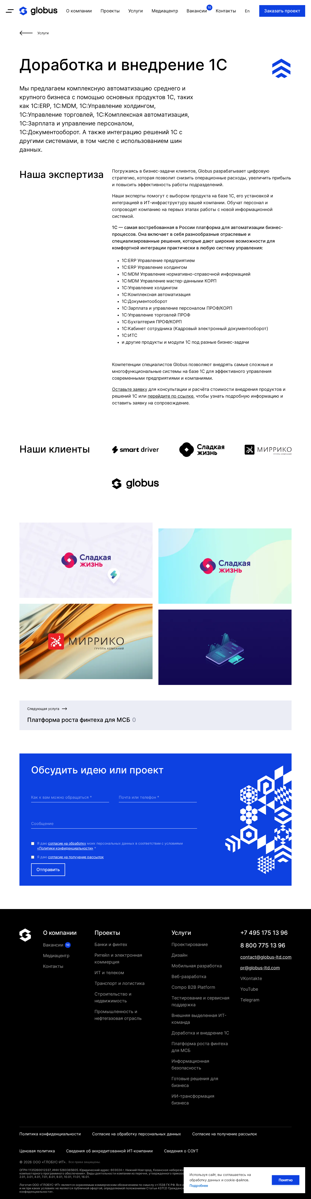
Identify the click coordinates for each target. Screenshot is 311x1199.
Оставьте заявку (129, 389)
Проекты (107, 932)
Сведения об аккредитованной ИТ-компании (109, 1150)
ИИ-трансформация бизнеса (193, 1099)
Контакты (53, 966)
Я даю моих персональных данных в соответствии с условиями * (110, 845)
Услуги (181, 932)
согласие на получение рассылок (76, 857)
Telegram (249, 999)
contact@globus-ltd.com (266, 957)
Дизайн (179, 955)
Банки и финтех (111, 944)
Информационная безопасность (190, 1064)
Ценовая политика (37, 1150)
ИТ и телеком (109, 972)
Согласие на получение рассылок (224, 1133)
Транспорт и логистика (120, 983)
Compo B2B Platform (193, 987)
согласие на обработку (67, 843)
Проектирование (190, 944)
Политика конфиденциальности (50, 1133)
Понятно (286, 1180)
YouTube (249, 989)
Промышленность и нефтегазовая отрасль (118, 1015)
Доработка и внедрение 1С (200, 1032)
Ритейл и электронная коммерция (118, 958)
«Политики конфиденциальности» (65, 848)
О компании (60, 932)
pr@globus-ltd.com (260, 967)
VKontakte (251, 978)
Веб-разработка (189, 976)
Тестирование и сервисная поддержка (200, 1001)
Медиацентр (56, 955)
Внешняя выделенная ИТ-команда (199, 1019)
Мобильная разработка (197, 965)
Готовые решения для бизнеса (195, 1082)
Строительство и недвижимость (113, 997)
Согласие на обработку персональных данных (136, 1133)
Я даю (70, 857)
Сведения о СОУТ (181, 1150)
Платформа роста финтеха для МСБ (200, 1047)
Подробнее (199, 1185)
